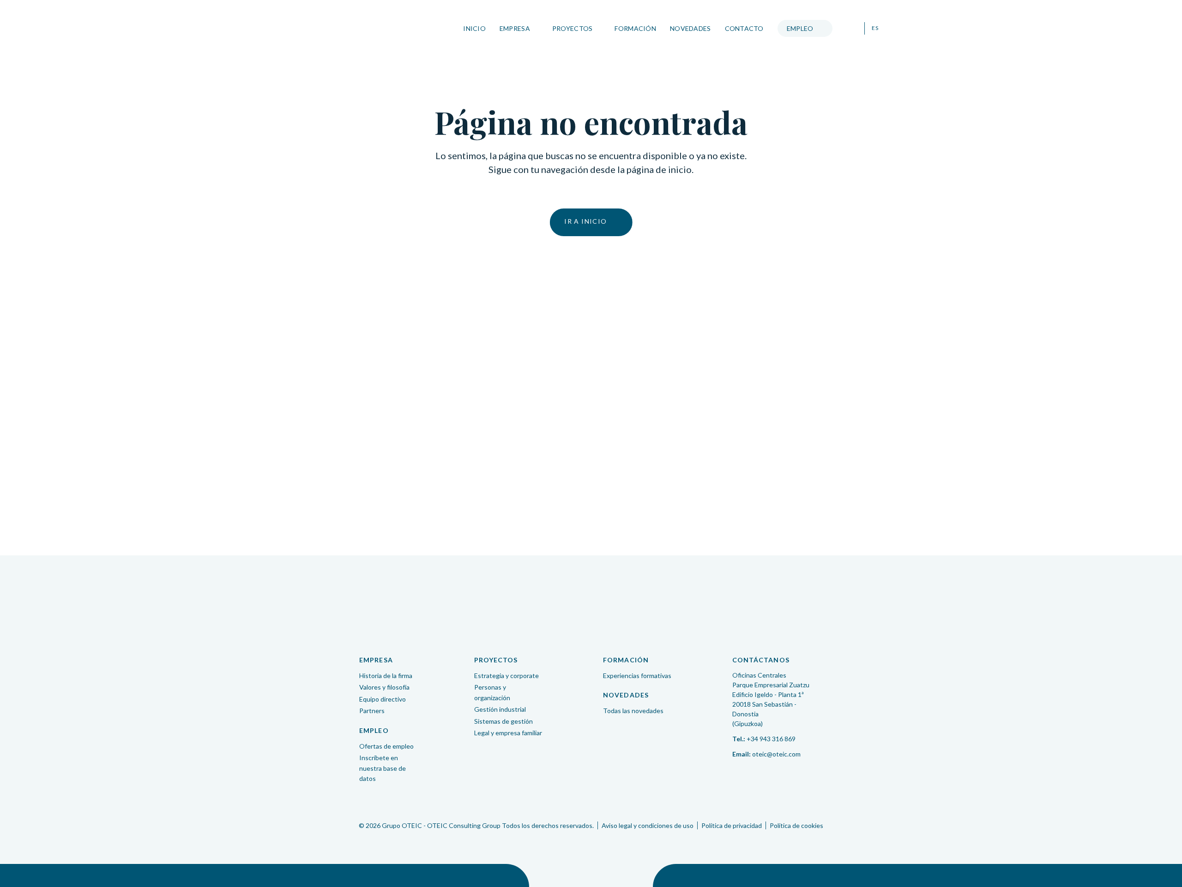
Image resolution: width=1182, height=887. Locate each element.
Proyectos (572, 28)
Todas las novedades (633, 710)
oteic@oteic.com (776, 754)
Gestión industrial (500, 709)
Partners (372, 710)
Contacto (744, 28)
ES (875, 28)
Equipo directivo (382, 699)
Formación (635, 28)
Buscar (851, 28)
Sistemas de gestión (503, 721)
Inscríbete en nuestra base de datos (382, 768)
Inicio (474, 28)
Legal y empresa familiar (508, 733)
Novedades (690, 28)
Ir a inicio (585, 221)
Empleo (800, 28)
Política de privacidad (731, 825)
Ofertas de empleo (386, 746)
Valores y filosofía (384, 687)
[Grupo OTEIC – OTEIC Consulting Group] (591, 604)
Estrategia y (506, 675)
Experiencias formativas (637, 675)
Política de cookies (796, 825)
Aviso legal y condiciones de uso (648, 825)
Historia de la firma (385, 675)
